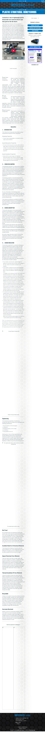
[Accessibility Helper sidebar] (43, 1)
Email (18, 723)
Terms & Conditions (22, 727)
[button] (22, 10)
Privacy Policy (22, 728)
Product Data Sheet (35, 25)
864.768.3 (19, 722)
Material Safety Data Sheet (35, 28)
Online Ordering (35, 30)
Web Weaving (32, 730)
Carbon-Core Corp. (20, 730)
